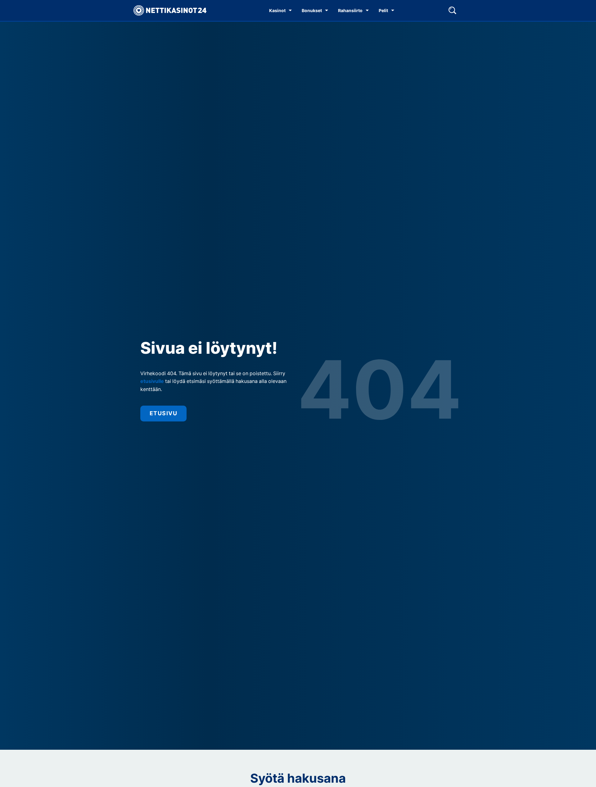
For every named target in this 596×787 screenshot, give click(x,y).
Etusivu (163, 413)
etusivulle (152, 381)
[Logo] (169, 10)
